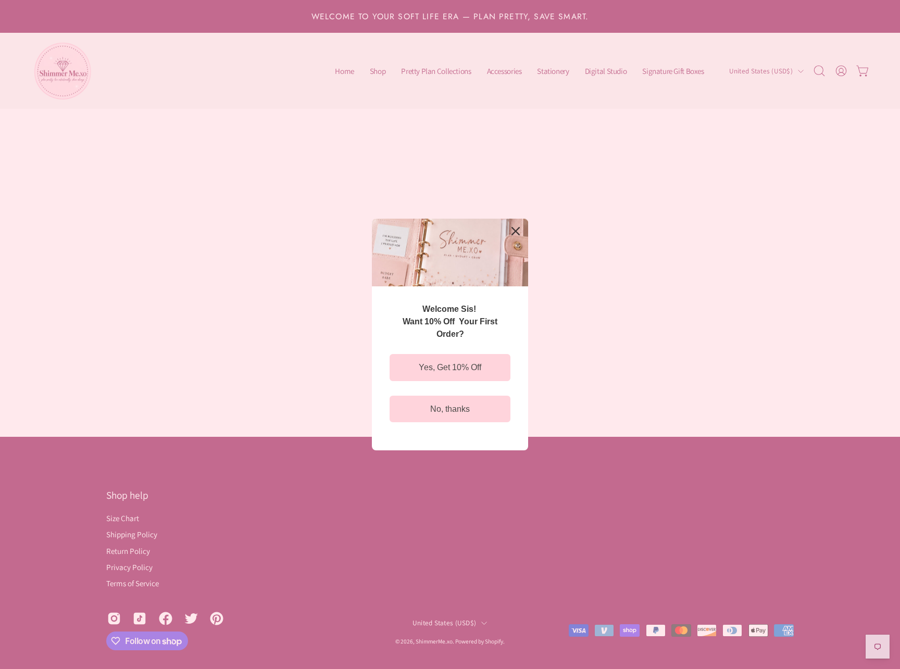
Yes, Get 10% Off (450, 367)
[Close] (515, 231)
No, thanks (450, 409)
